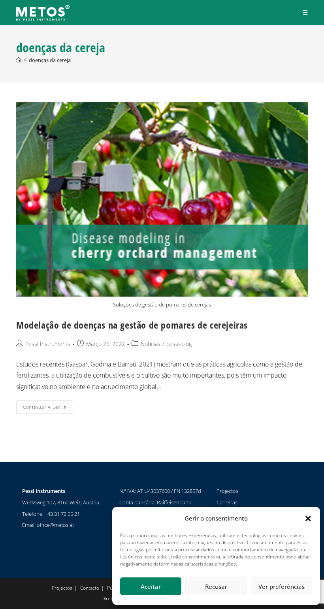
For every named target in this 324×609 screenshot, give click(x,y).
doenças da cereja (50, 60)
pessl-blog (179, 344)
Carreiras (227, 502)
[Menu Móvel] (305, 12)
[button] (308, 519)
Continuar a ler (48, 405)
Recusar (216, 586)
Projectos (227, 490)
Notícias (150, 344)
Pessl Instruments (47, 344)
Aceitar (151, 586)
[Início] (18, 60)
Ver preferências (281, 586)
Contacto (89, 588)
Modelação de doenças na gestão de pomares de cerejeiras (132, 324)
